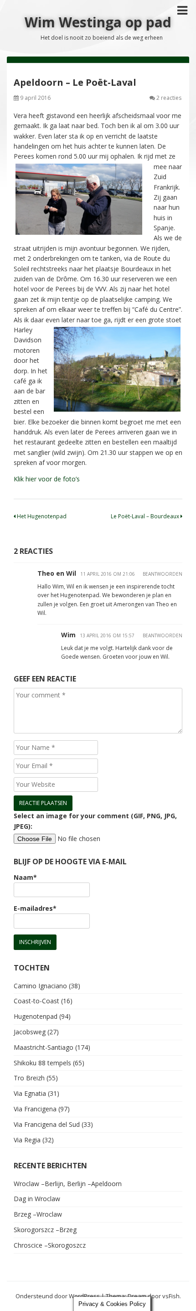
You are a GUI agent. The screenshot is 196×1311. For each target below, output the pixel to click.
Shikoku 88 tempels (42, 1062)
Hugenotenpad (35, 1016)
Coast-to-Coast (36, 1000)
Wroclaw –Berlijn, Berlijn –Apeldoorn (68, 1183)
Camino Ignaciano (40, 985)
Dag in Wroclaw (37, 1198)
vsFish (171, 1296)
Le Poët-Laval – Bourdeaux (146, 516)
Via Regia (27, 1140)
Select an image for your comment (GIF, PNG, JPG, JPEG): (95, 820)
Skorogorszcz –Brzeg (45, 1229)
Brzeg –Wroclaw (38, 1214)
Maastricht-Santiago (43, 1047)
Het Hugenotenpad (41, 516)
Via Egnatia (30, 1093)
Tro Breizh (29, 1078)
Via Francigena (35, 1109)
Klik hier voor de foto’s (47, 479)
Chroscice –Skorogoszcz (50, 1245)
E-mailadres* (35, 908)
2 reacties (168, 98)
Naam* (25, 877)
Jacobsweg (30, 1031)
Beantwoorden (162, 574)
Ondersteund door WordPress (57, 1296)
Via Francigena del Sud (47, 1124)
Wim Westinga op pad (98, 22)
